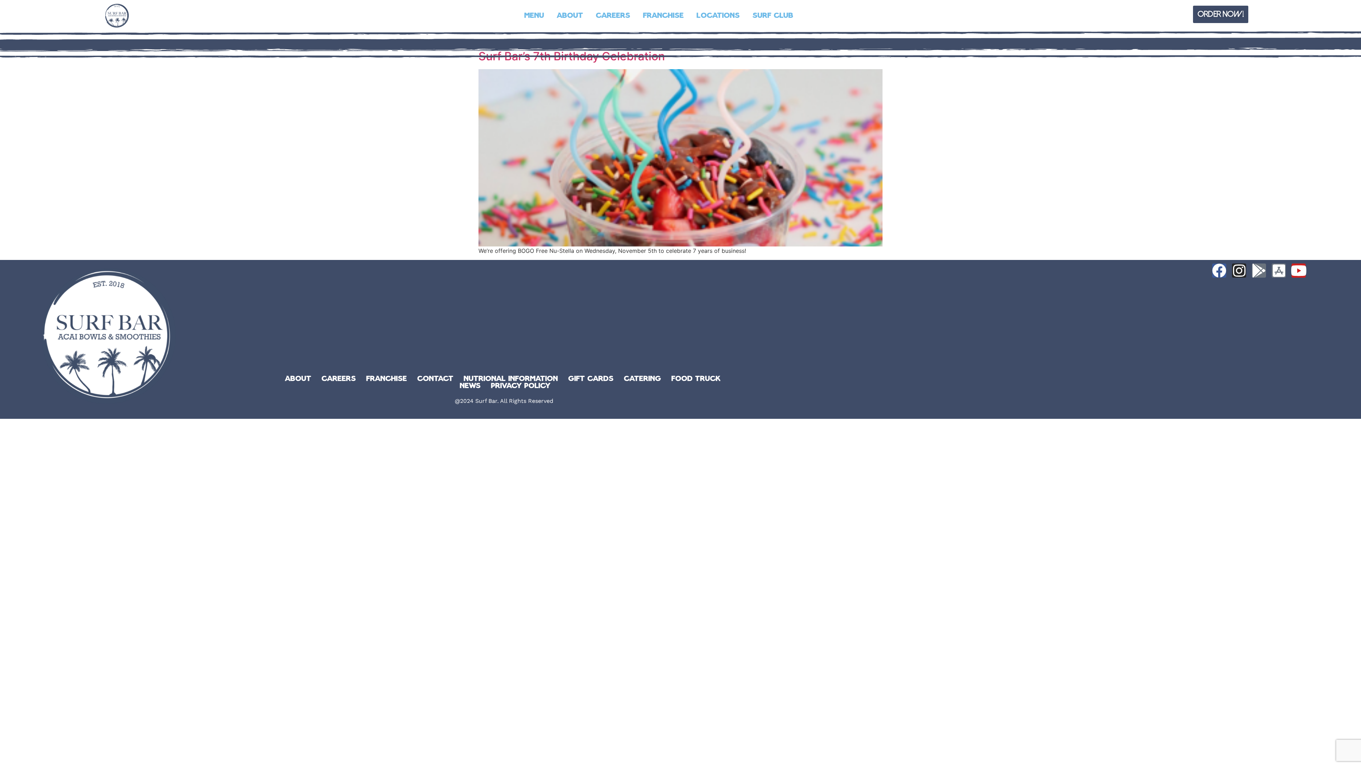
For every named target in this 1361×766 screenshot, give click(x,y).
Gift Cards (591, 379)
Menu (534, 16)
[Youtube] (1299, 270)
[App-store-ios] (1279, 270)
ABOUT (570, 16)
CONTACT (435, 379)
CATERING (642, 379)
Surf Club (772, 16)
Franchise (663, 16)
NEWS (470, 386)
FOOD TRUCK (696, 379)
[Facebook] (1219, 270)
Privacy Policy (520, 386)
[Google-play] (1259, 270)
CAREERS (613, 16)
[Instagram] (1239, 270)
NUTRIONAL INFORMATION (511, 379)
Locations (718, 16)
